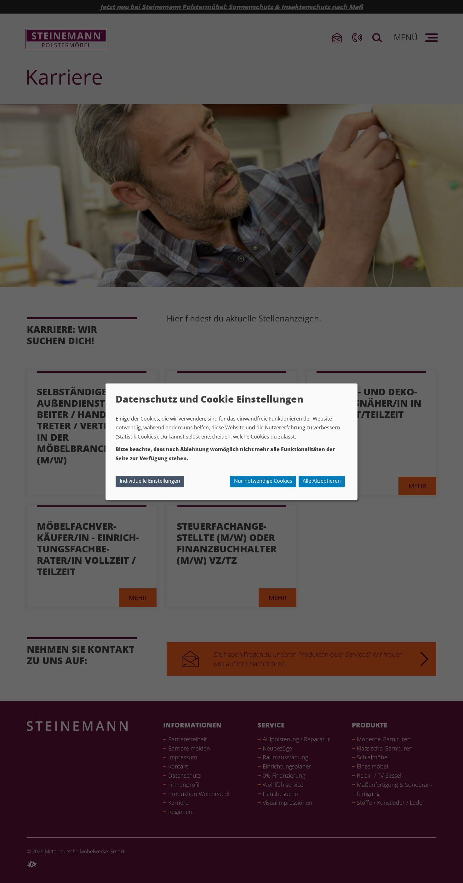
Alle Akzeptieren (322, 480)
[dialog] (231, 441)
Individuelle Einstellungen (150, 480)
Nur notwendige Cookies (263, 480)
